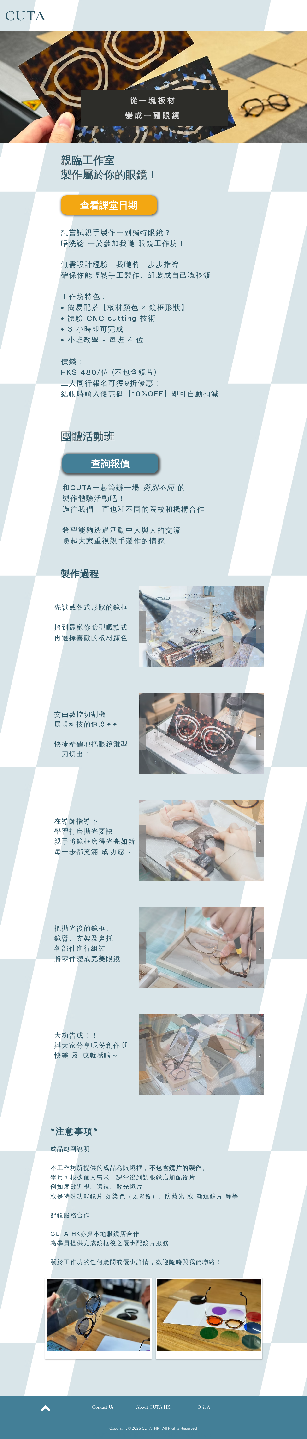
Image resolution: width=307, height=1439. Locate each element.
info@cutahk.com (198, 1435)
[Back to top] (45, 1408)
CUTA (25, 15)
